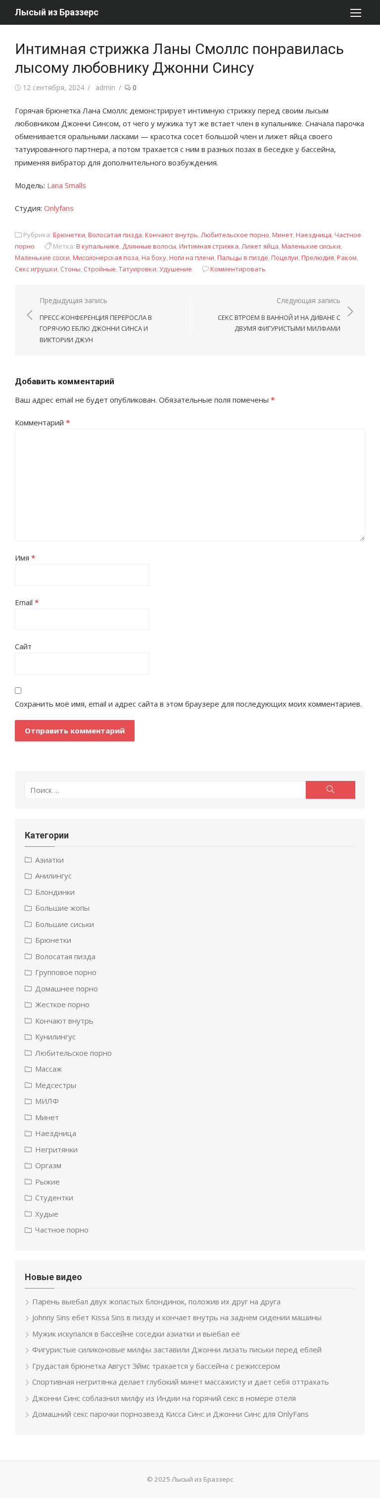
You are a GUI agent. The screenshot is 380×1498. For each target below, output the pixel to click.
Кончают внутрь (171, 234)
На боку (154, 257)
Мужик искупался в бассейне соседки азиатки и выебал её (136, 1334)
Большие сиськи (64, 924)
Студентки (54, 1197)
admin (105, 87)
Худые (46, 1214)
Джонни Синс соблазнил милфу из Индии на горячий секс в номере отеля (164, 1398)
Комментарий (42, 422)
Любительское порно (235, 234)
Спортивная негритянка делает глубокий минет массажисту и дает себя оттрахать (180, 1382)
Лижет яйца (260, 246)
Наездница (314, 234)
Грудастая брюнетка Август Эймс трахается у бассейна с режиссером (156, 1366)
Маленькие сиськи (311, 246)
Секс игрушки (36, 268)
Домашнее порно (66, 988)
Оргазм (48, 1165)
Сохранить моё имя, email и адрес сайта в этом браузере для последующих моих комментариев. (188, 704)
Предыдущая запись (96, 320)
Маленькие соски (42, 257)
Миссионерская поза (106, 257)
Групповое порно (65, 972)
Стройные (100, 268)
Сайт (23, 646)
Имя (25, 558)
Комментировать (238, 268)
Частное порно (62, 1230)
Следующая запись (279, 314)
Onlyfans (59, 208)
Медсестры (55, 1085)
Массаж (48, 1069)
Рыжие (47, 1182)
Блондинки (55, 892)
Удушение (175, 268)
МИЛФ (47, 1101)
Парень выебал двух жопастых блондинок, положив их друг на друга (156, 1301)
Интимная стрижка (208, 246)
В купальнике (97, 246)
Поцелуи (284, 257)
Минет (282, 234)
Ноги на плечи (191, 257)
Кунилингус (55, 1036)
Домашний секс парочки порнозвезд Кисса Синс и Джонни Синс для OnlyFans (170, 1414)
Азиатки (49, 860)
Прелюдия (317, 257)
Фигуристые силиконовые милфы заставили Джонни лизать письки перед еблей (177, 1349)
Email (27, 602)
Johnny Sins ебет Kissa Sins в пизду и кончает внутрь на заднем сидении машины (177, 1317)
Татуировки (137, 268)
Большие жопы (62, 908)
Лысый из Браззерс (56, 12)
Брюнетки (69, 234)
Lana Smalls (66, 185)
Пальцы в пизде (242, 257)
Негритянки (56, 1149)
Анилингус (53, 875)
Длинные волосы (149, 246)
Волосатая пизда (115, 234)
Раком (347, 257)
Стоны (70, 268)
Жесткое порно (62, 1004)
